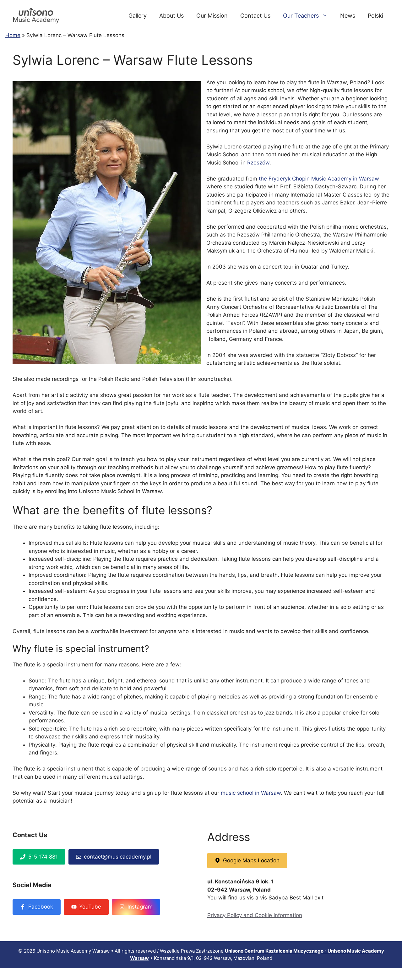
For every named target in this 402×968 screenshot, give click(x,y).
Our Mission (212, 15)
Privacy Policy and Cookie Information (254, 915)
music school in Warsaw (251, 793)
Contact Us (255, 15)
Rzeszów (258, 162)
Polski (375, 15)
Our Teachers (301, 15)
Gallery (137, 15)
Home (12, 35)
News (347, 15)
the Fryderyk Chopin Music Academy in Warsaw (319, 178)
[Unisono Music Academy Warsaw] (36, 15)
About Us (171, 15)
